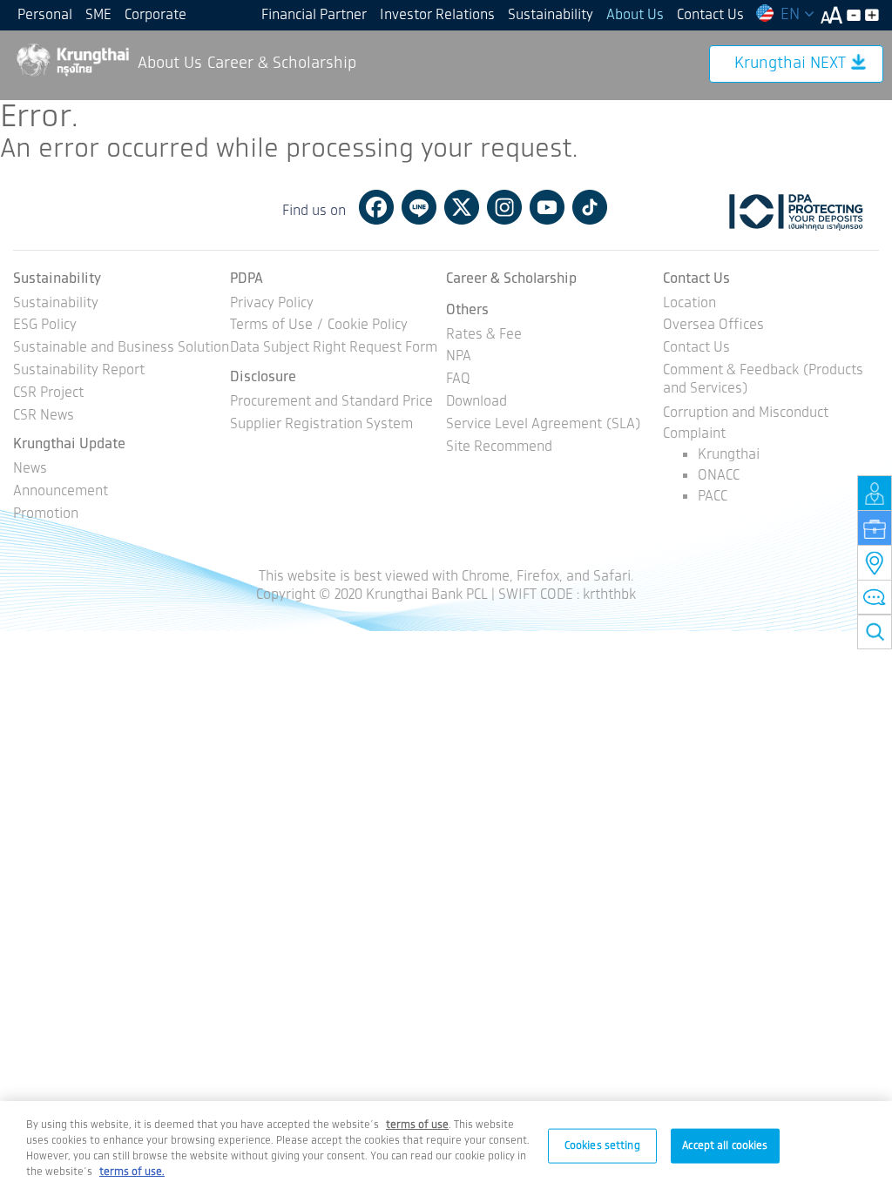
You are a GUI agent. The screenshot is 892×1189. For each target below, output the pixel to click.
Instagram (504, 207)
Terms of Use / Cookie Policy (319, 326)
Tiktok (589, 207)
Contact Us (710, 15)
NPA (458, 357)
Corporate (155, 15)
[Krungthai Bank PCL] (72, 59)
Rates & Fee (484, 335)
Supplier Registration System (321, 425)
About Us (635, 15)
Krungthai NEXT (790, 63)
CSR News (43, 416)
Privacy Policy (272, 304)
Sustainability (550, 15)
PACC (712, 497)
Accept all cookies (724, 1145)
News (30, 469)
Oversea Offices (713, 326)
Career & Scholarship (281, 63)
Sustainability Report (79, 371)
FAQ (458, 380)
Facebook (376, 207)
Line (419, 207)
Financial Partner (314, 15)
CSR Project (48, 394)
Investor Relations (437, 15)
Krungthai (729, 455)
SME (98, 15)
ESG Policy (45, 326)
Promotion (45, 515)
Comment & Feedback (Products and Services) (763, 380)
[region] (446, 1145)
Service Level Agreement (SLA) (543, 425)
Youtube (547, 207)
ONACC (719, 476)
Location (689, 304)
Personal (44, 15)
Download (476, 402)
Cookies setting (602, 1145)
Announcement (60, 492)
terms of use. (132, 1172)
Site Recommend (499, 448)
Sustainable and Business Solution (121, 348)
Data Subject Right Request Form (333, 348)
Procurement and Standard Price (331, 402)
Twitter (461, 207)
